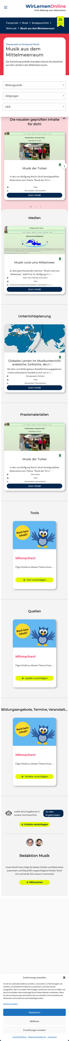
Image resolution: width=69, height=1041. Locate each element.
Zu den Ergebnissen (53, 813)
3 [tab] (40, 206)
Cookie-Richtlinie (19, 1037)
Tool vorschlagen (36, 579)
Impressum (52, 1037)
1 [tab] (30, 206)
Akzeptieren (34, 1012)
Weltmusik (11, 28)
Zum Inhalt (34, 195)
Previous (3, 166)
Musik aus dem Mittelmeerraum (37, 28)
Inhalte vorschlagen (36, 776)
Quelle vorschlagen (36, 678)
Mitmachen (36, 882)
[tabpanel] (34, 166)
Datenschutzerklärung (37, 1037)
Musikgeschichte (40, 22)
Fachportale (12, 22)
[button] (64, 977)
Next (64, 166)
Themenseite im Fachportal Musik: (23, 44)
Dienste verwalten (10, 1004)
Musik (25, 22)
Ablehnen (34, 1021)
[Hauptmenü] (5, 7)
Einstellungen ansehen (34, 1030)
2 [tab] (35, 206)
